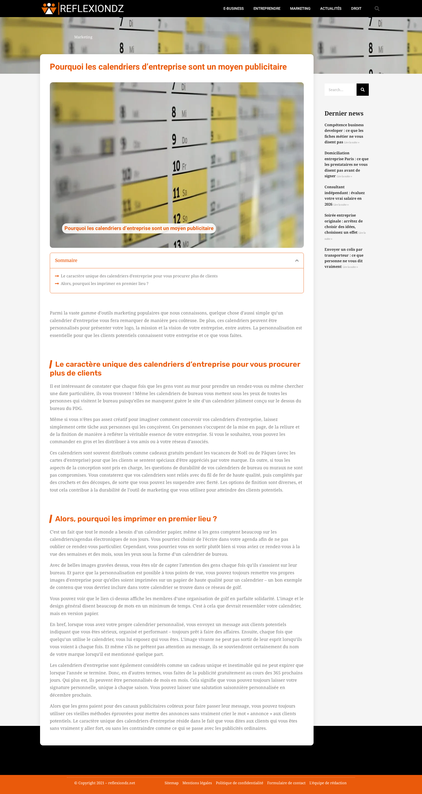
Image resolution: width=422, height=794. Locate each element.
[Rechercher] (363, 90)
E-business (233, 8)
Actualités (330, 8)
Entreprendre (266, 8)
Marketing (300, 8)
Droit (356, 8)
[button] (377, 8)
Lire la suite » (351, 142)
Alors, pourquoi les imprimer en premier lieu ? (104, 283)
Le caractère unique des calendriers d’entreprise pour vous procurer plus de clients (139, 276)
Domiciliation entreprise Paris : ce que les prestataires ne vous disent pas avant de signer (347, 164)
